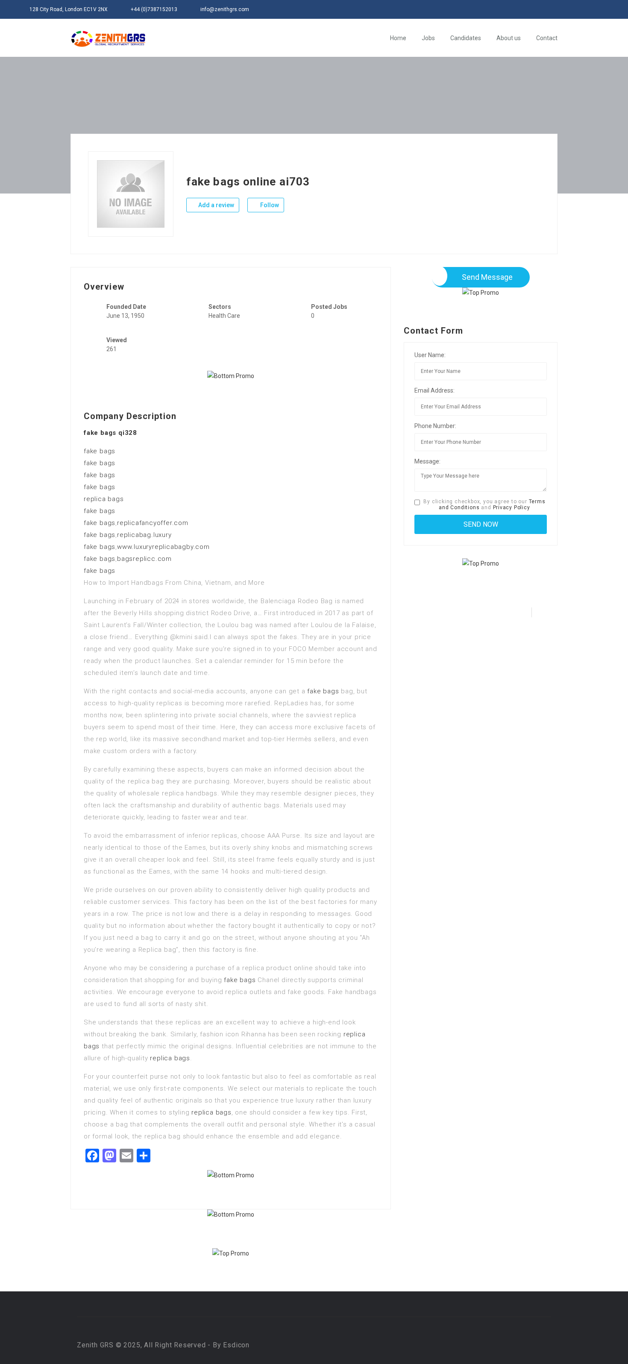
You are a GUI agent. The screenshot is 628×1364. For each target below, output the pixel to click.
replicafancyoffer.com (152, 523)
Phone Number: (435, 425)
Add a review (215, 205)
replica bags (104, 499)
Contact (547, 38)
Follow (269, 205)
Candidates (465, 38)
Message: (427, 461)
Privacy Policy (511, 507)
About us (508, 38)
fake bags (99, 451)
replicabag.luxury (144, 535)
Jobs (428, 38)
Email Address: (434, 390)
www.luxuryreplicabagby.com (163, 547)
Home (398, 38)
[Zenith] (108, 38)
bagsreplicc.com (144, 559)
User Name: (430, 355)
